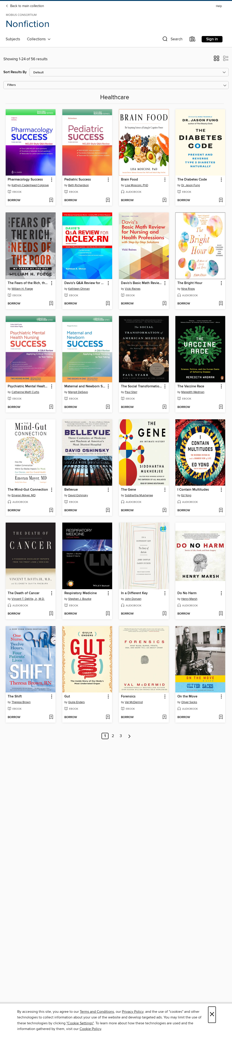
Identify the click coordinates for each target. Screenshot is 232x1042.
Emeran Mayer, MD (24, 495)
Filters (11, 85)
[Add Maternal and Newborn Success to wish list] (108, 407)
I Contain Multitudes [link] (193, 490)
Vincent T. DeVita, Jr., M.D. (28, 599)
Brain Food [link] (129, 180)
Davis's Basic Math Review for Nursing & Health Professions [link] (141, 283)
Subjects (13, 39)
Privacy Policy (132, 1011)
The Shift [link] (15, 697)
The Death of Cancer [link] (23, 593)
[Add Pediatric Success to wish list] (108, 200)
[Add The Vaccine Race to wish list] (221, 407)
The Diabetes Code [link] (192, 180)
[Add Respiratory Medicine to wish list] (108, 614)
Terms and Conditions (97, 1011)
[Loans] (192, 40)
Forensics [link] (128, 697)
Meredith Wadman (192, 392)
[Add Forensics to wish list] (164, 717)
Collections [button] (37, 39)
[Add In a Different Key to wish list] (164, 614)
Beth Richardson (78, 185)
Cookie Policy (90, 1029)
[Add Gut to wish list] (108, 717)
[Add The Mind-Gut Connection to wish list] (51, 511)
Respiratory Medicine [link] (80, 593)
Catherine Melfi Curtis (25, 392)
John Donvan (133, 599)
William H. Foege (22, 289)
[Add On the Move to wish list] (221, 717)
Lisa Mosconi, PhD (136, 185)
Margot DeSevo (78, 392)
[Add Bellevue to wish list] (108, 511)
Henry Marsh (189, 599)
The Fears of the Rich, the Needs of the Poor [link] (28, 283)
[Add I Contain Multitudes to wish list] (221, 511)
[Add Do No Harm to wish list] (221, 614)
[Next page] (129, 736)
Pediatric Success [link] (77, 180)
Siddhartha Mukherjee (139, 495)
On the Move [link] (187, 697)
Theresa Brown (21, 702)
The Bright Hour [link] (189, 283)
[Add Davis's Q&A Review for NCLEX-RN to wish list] (108, 304)
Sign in (212, 39)
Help (219, 6)
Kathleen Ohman (79, 289)
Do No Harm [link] (186, 593)
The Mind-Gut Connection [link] (28, 490)
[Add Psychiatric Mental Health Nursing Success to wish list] (51, 407)
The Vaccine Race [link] (190, 386)
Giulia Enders (76, 702)
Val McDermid (134, 702)
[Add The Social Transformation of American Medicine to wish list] (164, 407)
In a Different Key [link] (134, 593)
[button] (172, 40)
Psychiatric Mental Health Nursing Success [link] (28, 386)
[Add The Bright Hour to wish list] (221, 304)
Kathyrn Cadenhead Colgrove (30, 185)
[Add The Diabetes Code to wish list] (221, 200)
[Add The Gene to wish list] (164, 511)
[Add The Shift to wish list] (51, 717)
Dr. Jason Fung (190, 185)
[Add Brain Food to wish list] (164, 200)
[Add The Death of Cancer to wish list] (51, 614)
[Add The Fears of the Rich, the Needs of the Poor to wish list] (51, 304)
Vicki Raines (132, 289)
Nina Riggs (188, 289)
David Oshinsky (78, 495)
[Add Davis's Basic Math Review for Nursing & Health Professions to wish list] (164, 304)
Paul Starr (131, 392)
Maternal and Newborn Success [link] (85, 386)
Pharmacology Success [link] (25, 180)
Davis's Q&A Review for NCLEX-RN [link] (85, 283)
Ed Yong (186, 495)
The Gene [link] (128, 490)
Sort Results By (15, 72)
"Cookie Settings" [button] (80, 1023)
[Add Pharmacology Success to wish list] (51, 200)
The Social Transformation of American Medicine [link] (141, 386)
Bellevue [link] (71, 490)
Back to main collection (26, 6)
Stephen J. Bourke (79, 599)
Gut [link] (67, 697)
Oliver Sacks (189, 702)
